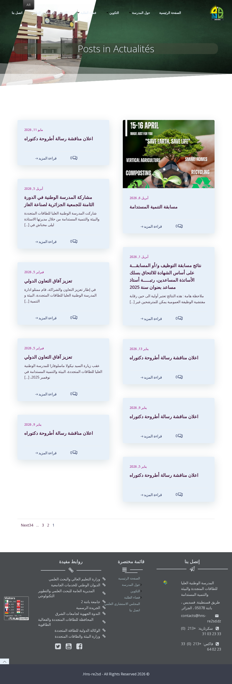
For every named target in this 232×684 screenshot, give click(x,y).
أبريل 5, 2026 (33, 188)
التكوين (114, 12)
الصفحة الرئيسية (170, 12)
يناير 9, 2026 (138, 407)
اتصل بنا (17, 12)
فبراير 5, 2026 (34, 272)
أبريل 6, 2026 (139, 198)
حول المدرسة (141, 12)
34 (31, 525)
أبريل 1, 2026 (139, 257)
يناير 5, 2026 (138, 466)
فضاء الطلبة (88, 12)
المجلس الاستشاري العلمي (49, 12)
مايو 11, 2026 (33, 129)
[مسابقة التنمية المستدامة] (169, 153)
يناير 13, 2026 (139, 349)
